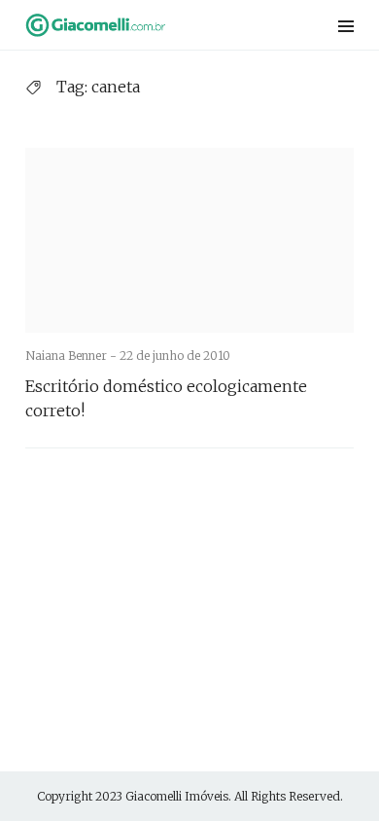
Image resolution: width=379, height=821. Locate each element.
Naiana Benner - (72, 355)
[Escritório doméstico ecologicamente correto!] (189, 240)
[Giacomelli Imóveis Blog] (130, 25)
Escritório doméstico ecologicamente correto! (166, 398)
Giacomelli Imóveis (176, 796)
